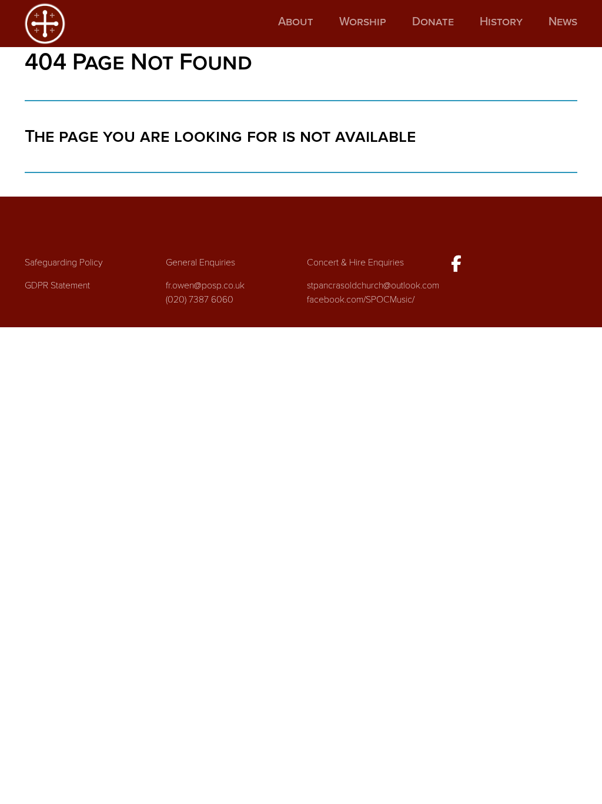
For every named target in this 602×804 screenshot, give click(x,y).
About (295, 22)
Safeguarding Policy (64, 262)
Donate (433, 22)
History (501, 22)
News (563, 22)
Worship (362, 22)
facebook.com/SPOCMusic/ (360, 299)
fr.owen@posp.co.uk (205, 285)
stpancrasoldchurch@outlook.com (373, 285)
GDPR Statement (57, 285)
